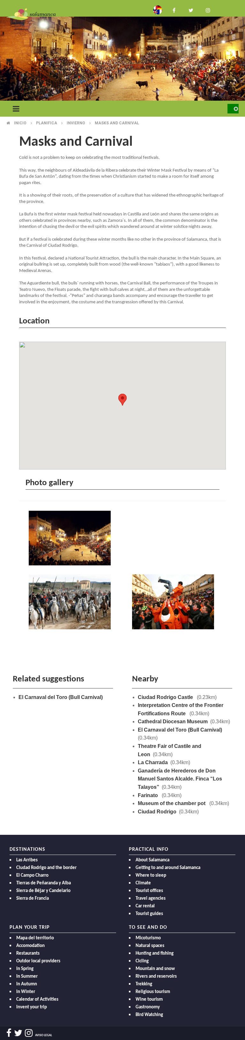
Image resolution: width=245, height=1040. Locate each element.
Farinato (148, 795)
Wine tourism (149, 999)
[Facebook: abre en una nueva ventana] (174, 9)
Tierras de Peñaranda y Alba (43, 883)
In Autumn (26, 984)
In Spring (24, 968)
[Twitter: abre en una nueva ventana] (190, 9)
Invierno (76, 123)
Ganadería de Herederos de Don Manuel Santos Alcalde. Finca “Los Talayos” (180, 779)
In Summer (27, 976)
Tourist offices (149, 891)
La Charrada (153, 762)
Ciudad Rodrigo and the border (46, 867)
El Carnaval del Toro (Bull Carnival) (61, 697)
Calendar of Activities (37, 999)
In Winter (25, 992)
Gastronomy (148, 1007)
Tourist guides (149, 914)
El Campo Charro (32, 875)
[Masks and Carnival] (71, 539)
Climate (143, 883)
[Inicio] (30, 14)
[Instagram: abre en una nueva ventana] (207, 9)
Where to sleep (151, 875)
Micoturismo (148, 938)
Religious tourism (153, 992)
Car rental (145, 906)
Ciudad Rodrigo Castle (166, 697)
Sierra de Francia (32, 898)
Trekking (144, 984)
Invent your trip (31, 1007)
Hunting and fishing (155, 953)
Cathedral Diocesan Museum (173, 721)
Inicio (20, 123)
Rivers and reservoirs (156, 976)
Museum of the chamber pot (172, 803)
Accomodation (30, 945)
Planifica (46, 123)
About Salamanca (152, 860)
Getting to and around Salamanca (168, 867)
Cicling (142, 961)
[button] (122, 399)
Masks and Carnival (117, 123)
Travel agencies (151, 898)
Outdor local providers (38, 961)
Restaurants (28, 953)
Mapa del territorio (35, 938)
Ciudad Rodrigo (157, 811)
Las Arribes (27, 860)
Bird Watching (149, 1015)
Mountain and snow (155, 968)
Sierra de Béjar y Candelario (43, 891)
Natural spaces (150, 945)
